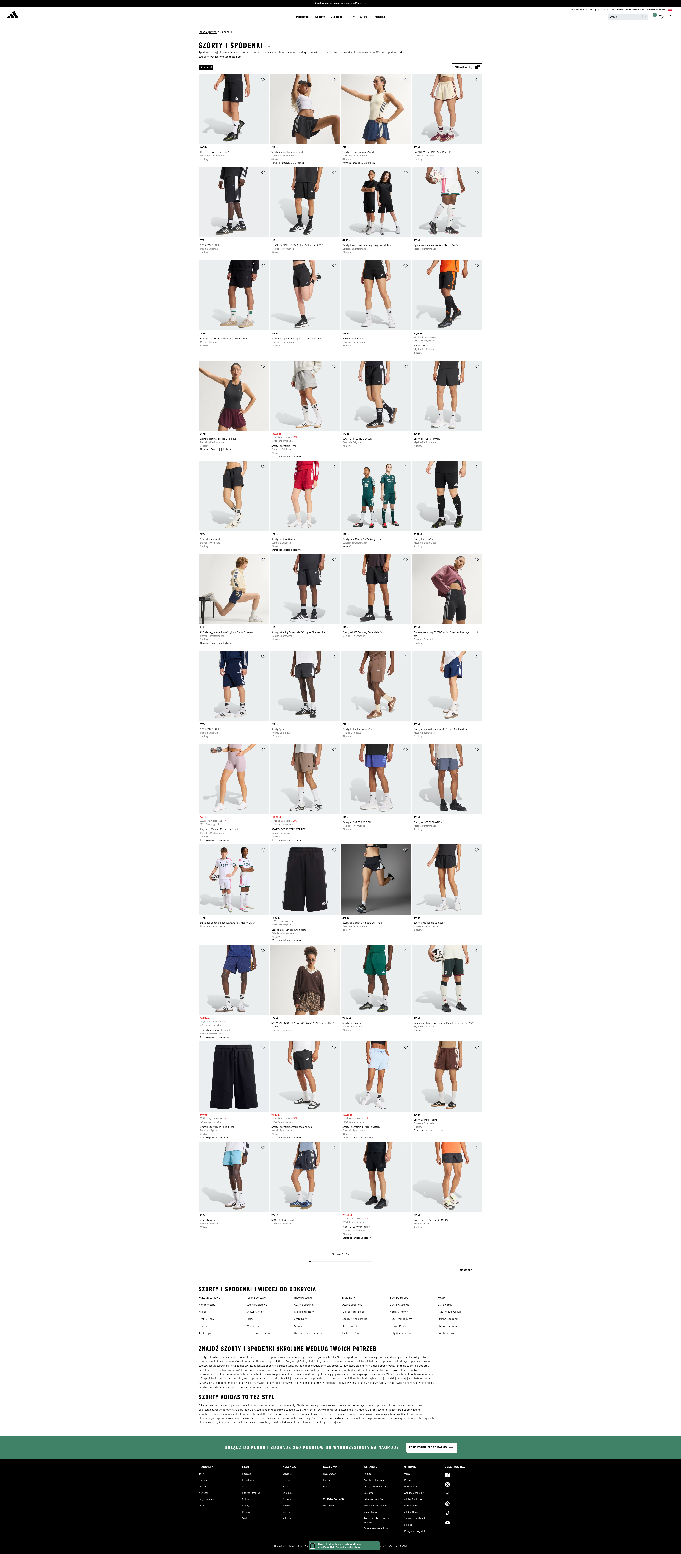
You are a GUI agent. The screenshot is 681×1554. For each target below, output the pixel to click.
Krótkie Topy (206, 1319)
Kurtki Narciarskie (353, 1312)
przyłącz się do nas (656, 10)
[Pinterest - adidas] (463, 1504)
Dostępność (379, 1546)
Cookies (329, 1546)
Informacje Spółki (397, 1546)
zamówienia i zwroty (613, 10)
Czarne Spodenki (448, 1319)
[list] (325, 67)
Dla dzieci (337, 17)
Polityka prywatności (347, 1546)
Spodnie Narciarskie (354, 1319)
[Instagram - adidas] (463, 1485)
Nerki (202, 1312)
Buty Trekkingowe (401, 1319)
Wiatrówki (252, 1326)
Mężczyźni (302, 17)
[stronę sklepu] (12, 15)
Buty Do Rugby (399, 1297)
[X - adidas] (463, 1494)
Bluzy (249, 1319)
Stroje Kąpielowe (256, 1305)
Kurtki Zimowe (399, 1312)
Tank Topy (205, 1333)
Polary (441, 1297)
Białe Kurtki (445, 1305)
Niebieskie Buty (304, 1312)
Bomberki (205, 1326)
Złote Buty (300, 1319)
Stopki (298, 1326)
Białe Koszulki (303, 1297)
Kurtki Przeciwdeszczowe (310, 1333)
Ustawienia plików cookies (288, 1546)
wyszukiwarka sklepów (581, 10)
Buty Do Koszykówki (450, 1312)
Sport (363, 17)
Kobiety (320, 17)
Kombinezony (207, 1305)
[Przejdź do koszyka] (669, 17)
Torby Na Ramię (352, 1333)
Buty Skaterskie (399, 1305)
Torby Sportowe (256, 1297)
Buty (352, 17)
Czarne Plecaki (399, 1326)
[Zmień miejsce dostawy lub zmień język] (670, 10)
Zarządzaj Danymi (314, 1546)
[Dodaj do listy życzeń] (263, 80)
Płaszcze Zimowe (209, 1297)
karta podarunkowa (635, 10)
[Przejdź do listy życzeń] (661, 17)
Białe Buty (348, 1297)
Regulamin (366, 1546)
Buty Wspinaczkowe (402, 1333)
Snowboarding (255, 1312)
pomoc (598, 10)
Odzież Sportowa (352, 1305)
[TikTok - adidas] (463, 1514)
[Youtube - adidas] (463, 1523)
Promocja (379, 17)
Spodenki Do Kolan (258, 1333)
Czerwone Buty (351, 1326)
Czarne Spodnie (304, 1305)
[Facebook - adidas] (463, 1475)
